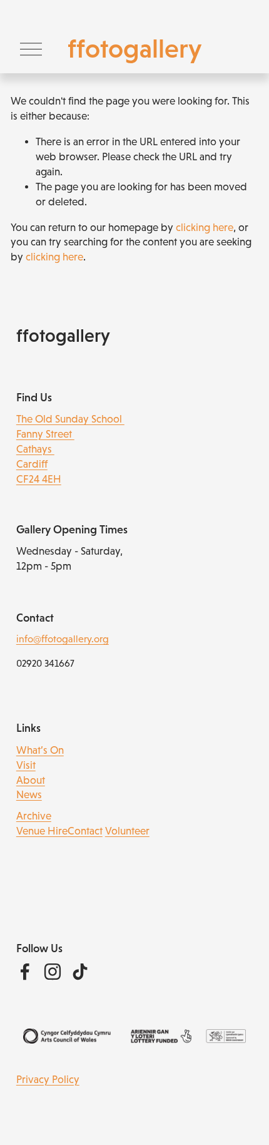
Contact (85, 831)
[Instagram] (52, 971)
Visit (26, 765)
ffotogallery (134, 48)
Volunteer (127, 831)
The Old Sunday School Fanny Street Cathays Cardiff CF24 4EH (70, 449)
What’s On (40, 750)
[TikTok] (80, 971)
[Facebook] (25, 971)
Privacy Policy (47, 1080)
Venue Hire (42, 831)
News (29, 795)
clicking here (204, 228)
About (30, 780)
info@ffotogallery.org (62, 639)
